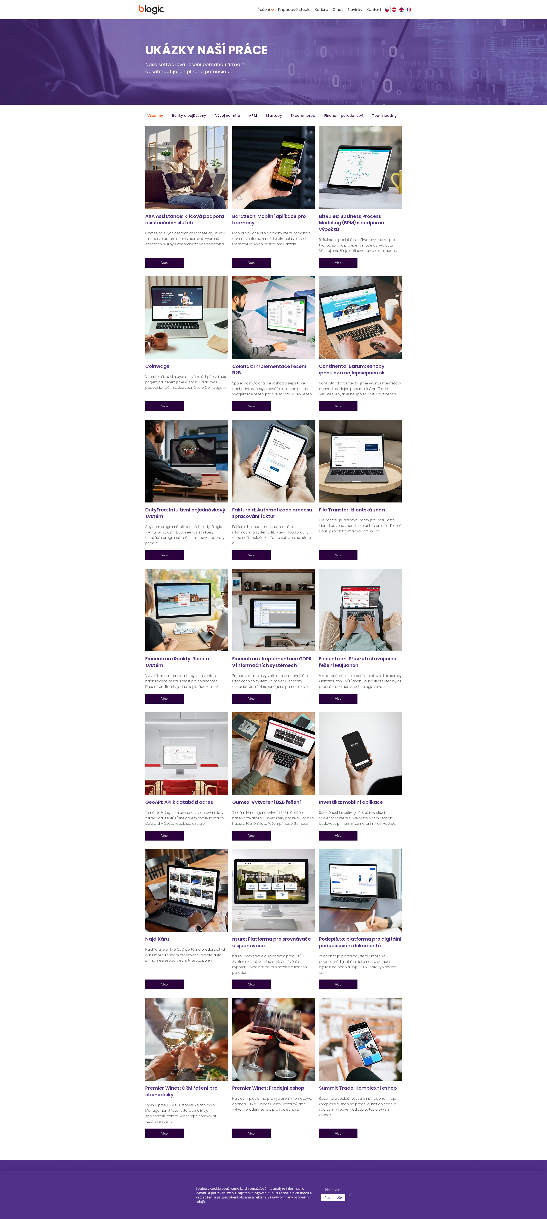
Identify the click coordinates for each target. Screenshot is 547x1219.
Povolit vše (333, 1197)
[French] (408, 9)
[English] (401, 9)
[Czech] (386, 9)
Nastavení (333, 1189)
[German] (394, 9)
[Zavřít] (350, 1195)
